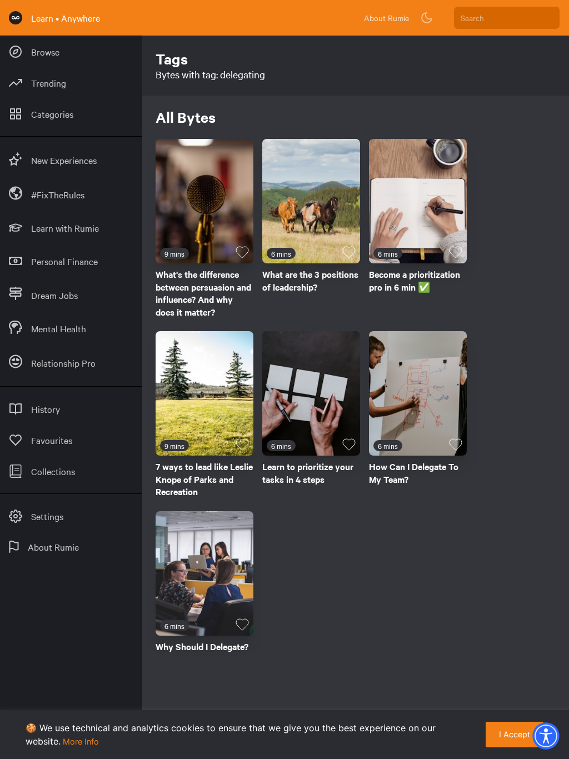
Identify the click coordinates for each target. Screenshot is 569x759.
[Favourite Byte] (242, 252)
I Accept (514, 734)
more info (81, 741)
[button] (545, 735)
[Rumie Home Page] (15, 17)
